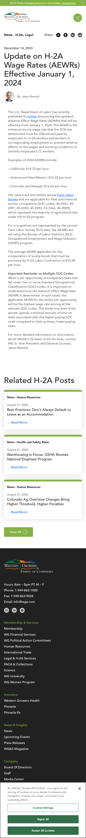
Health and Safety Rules (33, 442)
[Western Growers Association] (22, 23)
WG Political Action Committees (27, 641)
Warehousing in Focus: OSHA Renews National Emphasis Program (37, 456)
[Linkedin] (73, 36)
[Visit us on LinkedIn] (14, 612)
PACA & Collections (18, 664)
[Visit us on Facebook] (22, 612)
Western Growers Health (22, 701)
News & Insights (15, 725)
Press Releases (14, 743)
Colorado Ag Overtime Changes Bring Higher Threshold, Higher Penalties (38, 501)
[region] (43, 810)
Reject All (43, 819)
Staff (7, 773)
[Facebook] (65, 36)
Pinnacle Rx (12, 713)
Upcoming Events (17, 737)
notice (32, 116)
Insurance (11, 695)
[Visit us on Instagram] (6, 612)
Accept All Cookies (43, 830)
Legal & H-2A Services (20, 658)
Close (82, 3)
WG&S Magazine (16, 749)
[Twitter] (58, 36)
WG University (14, 676)
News (8, 35)
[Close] (79, 788)
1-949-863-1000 (26, 590)
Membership (13, 629)
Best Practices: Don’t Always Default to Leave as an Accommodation (39, 412)
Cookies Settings (43, 807)
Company (11, 761)
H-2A (19, 35)
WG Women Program (19, 682)
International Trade (17, 652)
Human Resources (28, 397)
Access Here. (69, 3)
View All (15, 532)
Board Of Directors (18, 767)
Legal (29, 35)
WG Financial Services (20, 635)
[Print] (80, 36)
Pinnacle (10, 707)
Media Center (14, 779)
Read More (19, 422)
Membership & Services (21, 623)
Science (9, 670)
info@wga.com (24, 602)
